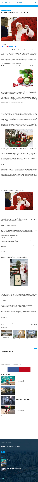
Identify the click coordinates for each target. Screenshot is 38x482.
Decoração (3, 10)
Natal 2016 (8, 10)
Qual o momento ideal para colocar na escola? (24, 380)
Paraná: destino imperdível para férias (22, 389)
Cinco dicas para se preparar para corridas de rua (24, 409)
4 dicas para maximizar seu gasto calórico (23, 399)
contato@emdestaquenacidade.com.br (8, 449)
